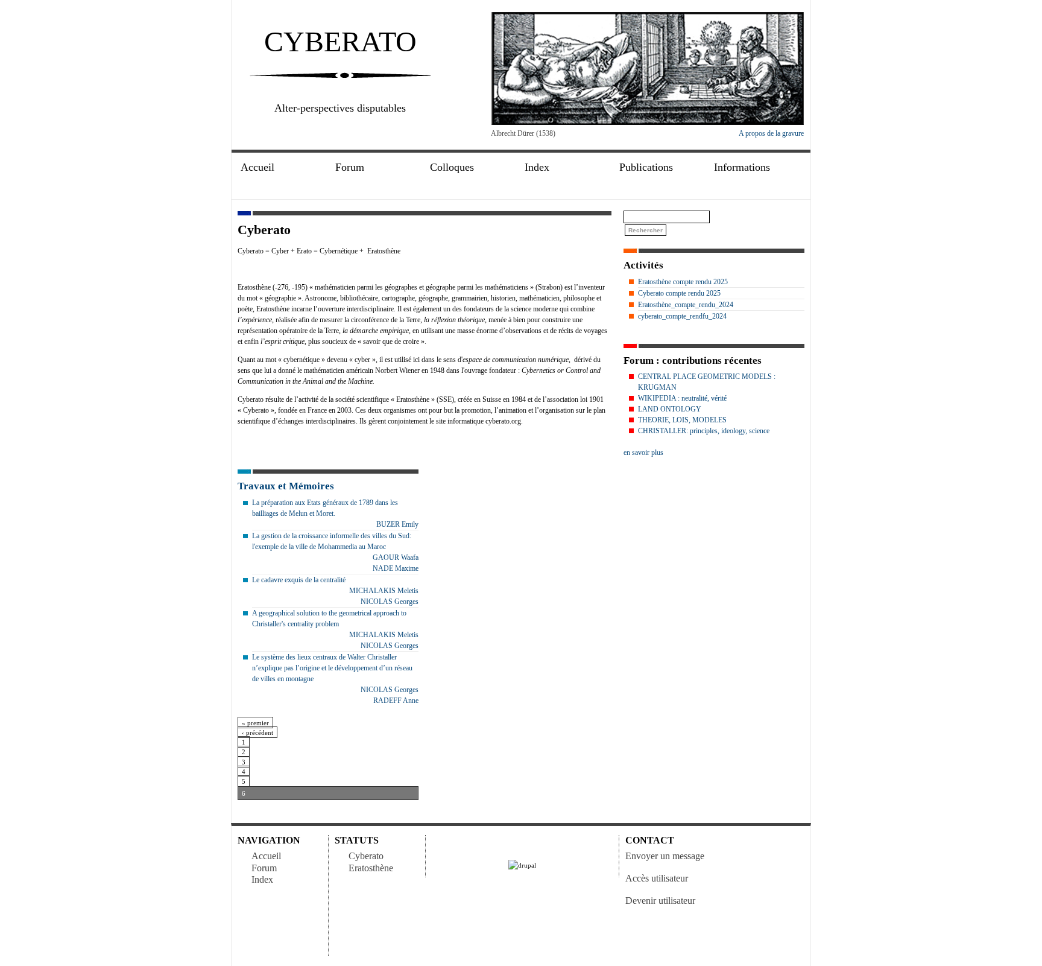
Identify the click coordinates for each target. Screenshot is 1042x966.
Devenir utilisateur (660, 900)
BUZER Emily (397, 524)
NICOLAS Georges (389, 601)
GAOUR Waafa (395, 557)
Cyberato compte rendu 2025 (679, 293)
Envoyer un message (664, 856)
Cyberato (366, 856)
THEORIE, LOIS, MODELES (682, 420)
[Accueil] (647, 122)
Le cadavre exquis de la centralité (299, 580)
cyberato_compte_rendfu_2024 (682, 316)
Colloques (452, 167)
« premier (255, 722)
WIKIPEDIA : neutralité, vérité (682, 398)
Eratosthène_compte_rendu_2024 (685, 304)
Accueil (257, 167)
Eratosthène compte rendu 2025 (683, 282)
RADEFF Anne (395, 700)
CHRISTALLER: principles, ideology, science (703, 431)
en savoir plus (643, 452)
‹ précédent (257, 732)
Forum (264, 868)
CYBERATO (340, 41)
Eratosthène (371, 868)
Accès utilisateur (656, 878)
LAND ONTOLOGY (669, 409)
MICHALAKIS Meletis (383, 590)
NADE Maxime (395, 568)
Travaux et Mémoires (286, 486)
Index (262, 879)
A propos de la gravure (771, 133)
